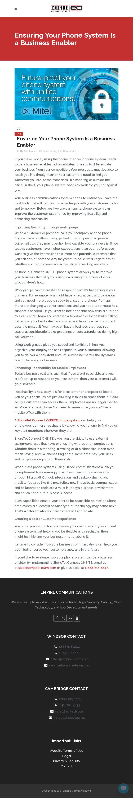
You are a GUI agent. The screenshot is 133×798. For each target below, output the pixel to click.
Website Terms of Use (66, 750)
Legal (66, 756)
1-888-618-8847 (96, 568)
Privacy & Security (66, 761)
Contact (66, 766)
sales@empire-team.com (37, 568)
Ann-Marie (30, 151)
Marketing (51, 151)
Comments (69, 151)
